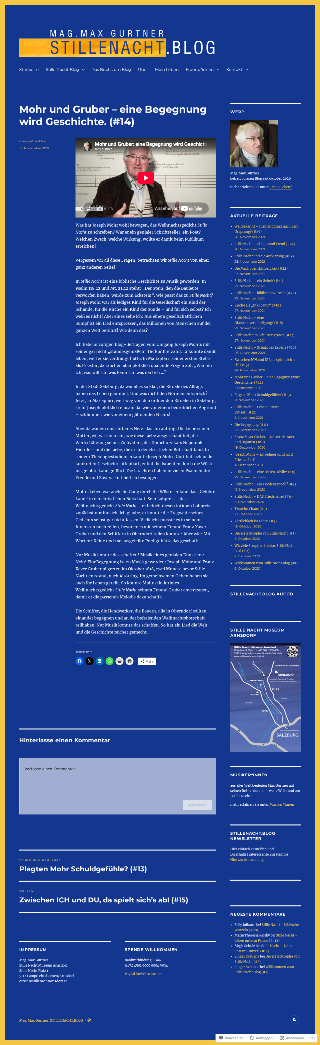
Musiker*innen (282, 804)
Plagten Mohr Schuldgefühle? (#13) (262, 395)
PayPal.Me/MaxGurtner (143, 974)
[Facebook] (294, 1019)
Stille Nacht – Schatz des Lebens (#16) (265, 347)
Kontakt (234, 69)
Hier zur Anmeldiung (247, 860)
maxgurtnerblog (32, 141)
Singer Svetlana (246, 956)
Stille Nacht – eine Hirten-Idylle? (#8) (265, 472)
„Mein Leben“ (281, 187)
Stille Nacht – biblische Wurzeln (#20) (265, 293)
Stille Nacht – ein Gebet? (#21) (258, 281)
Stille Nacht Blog (62, 69)
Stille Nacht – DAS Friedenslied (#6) (263, 496)
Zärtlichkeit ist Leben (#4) (255, 521)
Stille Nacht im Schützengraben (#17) (264, 335)
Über (143, 69)
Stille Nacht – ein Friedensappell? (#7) (265, 484)
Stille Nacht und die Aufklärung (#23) (264, 256)
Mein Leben (167, 69)
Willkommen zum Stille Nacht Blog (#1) (266, 563)
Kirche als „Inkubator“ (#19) (257, 305)
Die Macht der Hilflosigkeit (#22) (261, 268)
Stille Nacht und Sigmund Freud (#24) (264, 244)
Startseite (29, 69)
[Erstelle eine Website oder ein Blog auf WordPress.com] (89, 1020)
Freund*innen (200, 69)
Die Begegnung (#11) (251, 425)
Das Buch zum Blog (111, 69)
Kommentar (197, 805)
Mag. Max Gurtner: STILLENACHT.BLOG (51, 1020)
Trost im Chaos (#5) (250, 509)
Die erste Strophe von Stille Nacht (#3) (265, 533)
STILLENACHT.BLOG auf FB (261, 594)
